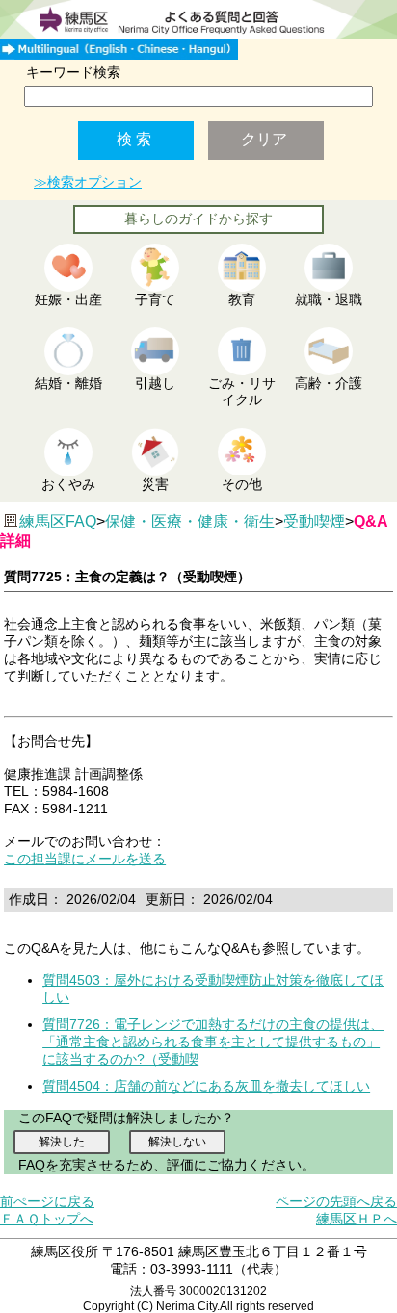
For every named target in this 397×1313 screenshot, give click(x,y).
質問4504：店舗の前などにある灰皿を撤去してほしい (206, 1086)
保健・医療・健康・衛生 (190, 521)
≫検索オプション (88, 182)
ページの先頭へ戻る (336, 1201)
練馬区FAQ (57, 521)
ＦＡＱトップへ (46, 1218)
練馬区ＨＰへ (356, 1218)
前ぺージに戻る (47, 1201)
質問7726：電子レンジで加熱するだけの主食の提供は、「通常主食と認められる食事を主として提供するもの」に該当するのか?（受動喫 (213, 1042)
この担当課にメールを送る (85, 858)
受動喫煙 (314, 521)
